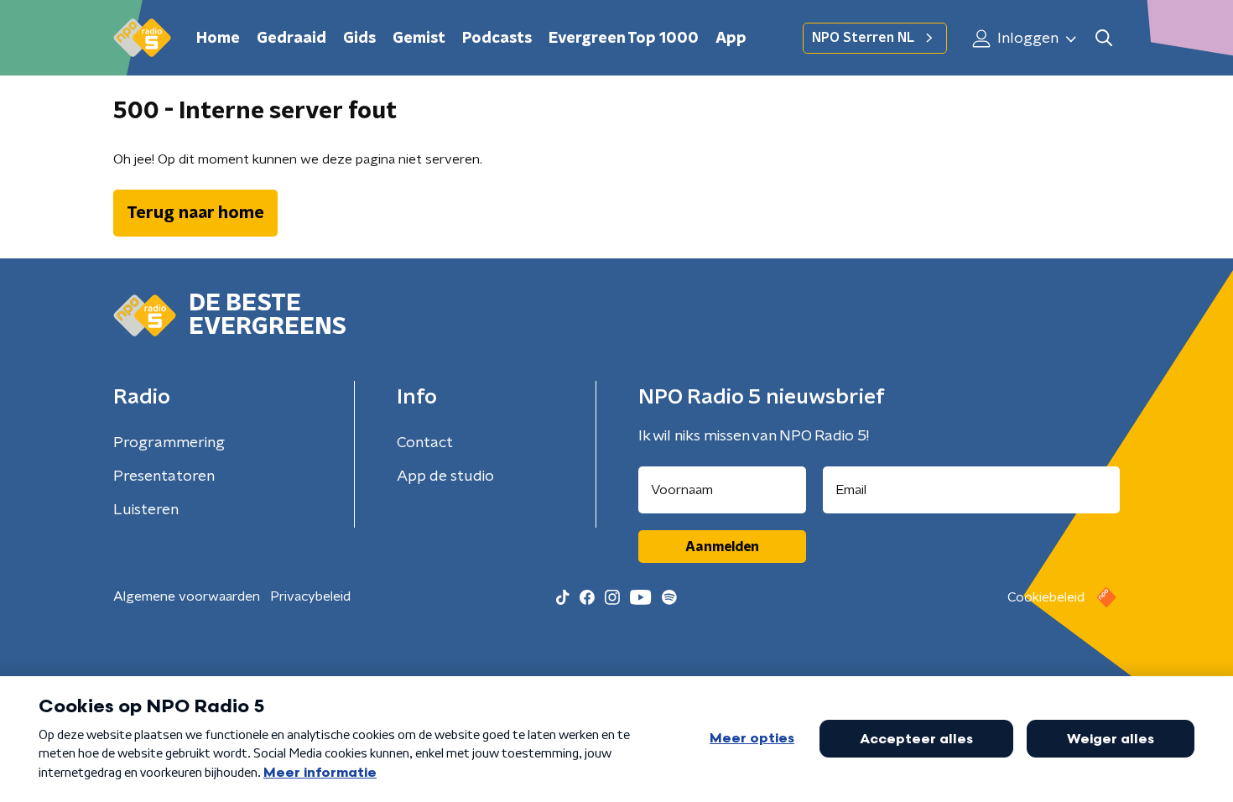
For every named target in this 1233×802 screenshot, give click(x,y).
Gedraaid (291, 38)
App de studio (445, 476)
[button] (1103, 38)
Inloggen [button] (1026, 38)
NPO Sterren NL (863, 37)
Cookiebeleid (1046, 597)
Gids (359, 38)
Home (218, 38)
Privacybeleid (310, 596)
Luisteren (146, 510)
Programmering (169, 442)
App (731, 38)
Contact (425, 442)
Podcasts (497, 38)
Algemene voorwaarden (186, 596)
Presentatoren (164, 476)
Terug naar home (195, 213)
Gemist (419, 38)
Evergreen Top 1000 (624, 38)
